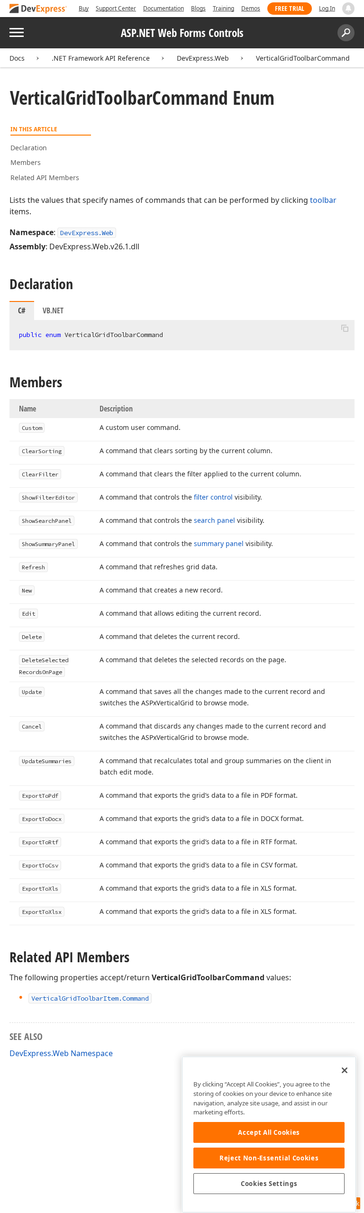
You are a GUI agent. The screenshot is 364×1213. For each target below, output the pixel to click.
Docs (17, 58)
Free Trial (289, 8)
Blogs (198, 8)
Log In (327, 8)
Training (223, 8)
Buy (84, 8)
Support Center (116, 8)
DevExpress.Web (203, 58)
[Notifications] (348, 8)
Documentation (163, 8)
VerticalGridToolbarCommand (303, 58)
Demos (250, 8)
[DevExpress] (38, 9)
